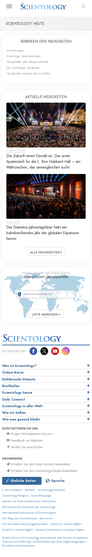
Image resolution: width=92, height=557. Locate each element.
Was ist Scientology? (19, 365)
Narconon (46, 518)
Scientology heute (17, 392)
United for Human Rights (65, 524)
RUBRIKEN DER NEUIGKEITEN (46, 41)
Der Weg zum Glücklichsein (19, 518)
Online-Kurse (13, 372)
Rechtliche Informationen (18, 545)
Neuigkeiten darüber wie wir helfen (28, 73)
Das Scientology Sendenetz (22, 67)
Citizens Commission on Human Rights (59, 529)
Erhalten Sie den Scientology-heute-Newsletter (43, 471)
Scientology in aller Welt (22, 406)
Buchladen (10, 386)
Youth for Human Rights (17, 529)
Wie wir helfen (14, 412)
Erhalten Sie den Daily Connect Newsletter (40, 464)
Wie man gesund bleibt (21, 419)
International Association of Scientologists (29, 512)
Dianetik (30, 490)
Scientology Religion (15, 495)
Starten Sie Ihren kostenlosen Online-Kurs (29, 501)
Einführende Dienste (18, 379)
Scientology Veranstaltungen (23, 56)
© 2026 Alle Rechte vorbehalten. (45, 537)
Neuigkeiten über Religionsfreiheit (27, 61)
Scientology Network (51, 490)
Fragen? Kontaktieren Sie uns (31, 434)
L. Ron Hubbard (12, 490)
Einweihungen (15, 50)
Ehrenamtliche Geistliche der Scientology (28, 507)
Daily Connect (13, 399)
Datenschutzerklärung (16, 541)
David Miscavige (41, 495)
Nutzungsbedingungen (71, 541)
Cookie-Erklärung (43, 541)
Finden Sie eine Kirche (26, 447)
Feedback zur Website (26, 440)
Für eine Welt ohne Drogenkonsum (24, 524)
